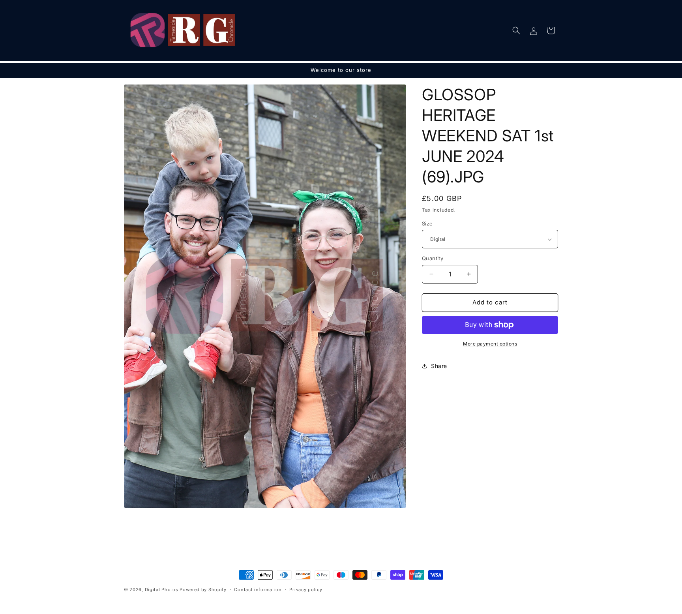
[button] (516, 30)
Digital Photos (161, 589)
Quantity (432, 258)
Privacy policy (305, 589)
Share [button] (439, 365)
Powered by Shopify (203, 589)
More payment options (490, 344)
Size (427, 223)
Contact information (257, 589)
